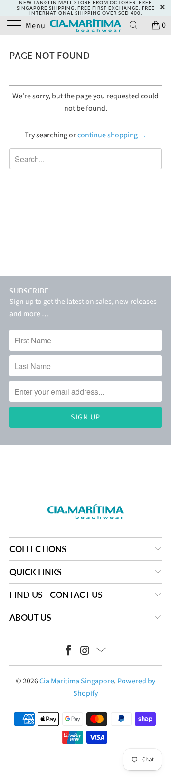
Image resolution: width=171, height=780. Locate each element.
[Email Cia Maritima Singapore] (102, 652)
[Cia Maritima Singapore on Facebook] (68, 652)
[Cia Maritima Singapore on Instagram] (85, 652)
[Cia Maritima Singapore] (85, 25)
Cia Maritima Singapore (76, 681)
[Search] (137, 25)
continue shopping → (112, 135)
